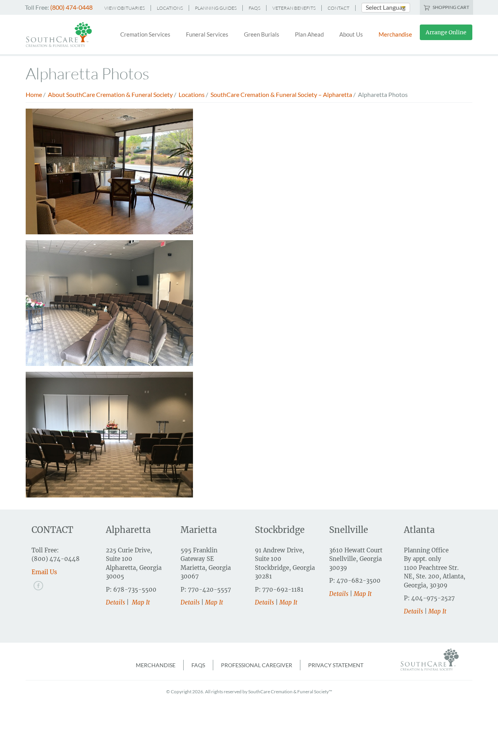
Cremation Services (145, 34)
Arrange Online (446, 32)
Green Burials (261, 34)
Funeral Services (207, 34)
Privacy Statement (335, 665)
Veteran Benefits (294, 8)
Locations (170, 8)
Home (34, 94)
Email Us (44, 572)
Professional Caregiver (256, 665)
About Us (351, 34)
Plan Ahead (309, 34)
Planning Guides (216, 8)
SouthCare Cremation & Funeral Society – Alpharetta (281, 94)
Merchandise (395, 34)
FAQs (254, 8)
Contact (338, 8)
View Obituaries (124, 8)
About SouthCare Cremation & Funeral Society (110, 94)
